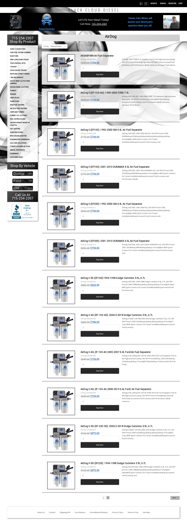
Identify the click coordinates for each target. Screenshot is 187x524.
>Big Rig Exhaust (16, 77)
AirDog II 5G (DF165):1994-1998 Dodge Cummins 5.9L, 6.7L (113, 278)
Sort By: (46, 46)
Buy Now (99, 74)
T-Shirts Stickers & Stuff (20, 146)
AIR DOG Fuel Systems (18, 108)
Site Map (146, 512)
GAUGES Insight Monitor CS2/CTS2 (20, 123)
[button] (47, 20)
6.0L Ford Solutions (18, 143)
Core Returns (80, 512)
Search (153, 3)
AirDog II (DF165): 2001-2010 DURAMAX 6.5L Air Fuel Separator (115, 166)
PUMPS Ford (14, 101)
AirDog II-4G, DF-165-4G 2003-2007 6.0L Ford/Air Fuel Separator (116, 352)
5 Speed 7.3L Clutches (18, 115)
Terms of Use (133, 512)
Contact (52, 512)
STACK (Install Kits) (17, 63)
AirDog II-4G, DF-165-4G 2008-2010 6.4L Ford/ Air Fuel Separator (116, 389)
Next (174, 497)
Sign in (163, 3)
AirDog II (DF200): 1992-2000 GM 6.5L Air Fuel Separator (111, 204)
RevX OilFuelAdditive (18, 136)
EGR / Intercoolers (17, 119)
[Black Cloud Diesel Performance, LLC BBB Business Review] (22, 211)
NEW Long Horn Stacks (19, 59)
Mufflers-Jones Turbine (20, 74)
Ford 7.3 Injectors (17, 49)
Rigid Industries (16, 132)
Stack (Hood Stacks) (18, 70)
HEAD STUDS (14, 98)
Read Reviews (46, 28)
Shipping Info (65, 512)
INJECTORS (14, 56)
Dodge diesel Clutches (19, 87)
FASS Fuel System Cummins (20, 52)
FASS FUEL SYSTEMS (17, 105)
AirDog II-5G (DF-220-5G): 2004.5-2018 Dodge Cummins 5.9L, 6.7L (117, 426)
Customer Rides (16, 157)
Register (172, 3)
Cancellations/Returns (99, 512)
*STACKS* (13, 67)
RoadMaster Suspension (20, 139)
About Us (41, 512)
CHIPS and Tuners (17, 112)
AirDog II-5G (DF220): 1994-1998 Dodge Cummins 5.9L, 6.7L (113, 463)
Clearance (14, 153)
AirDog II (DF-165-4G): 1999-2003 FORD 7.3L (105, 92)
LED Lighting (15, 129)
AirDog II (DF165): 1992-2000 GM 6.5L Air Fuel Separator (111, 129)
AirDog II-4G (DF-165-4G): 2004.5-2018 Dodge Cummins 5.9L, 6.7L (117, 315)
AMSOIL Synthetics (17, 150)
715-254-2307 (99, 24)
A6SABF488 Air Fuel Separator (97, 55)
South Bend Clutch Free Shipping (20, 82)
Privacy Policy (117, 512)
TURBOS (13, 90)
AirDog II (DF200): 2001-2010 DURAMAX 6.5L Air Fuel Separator (115, 241)
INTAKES (13, 94)
